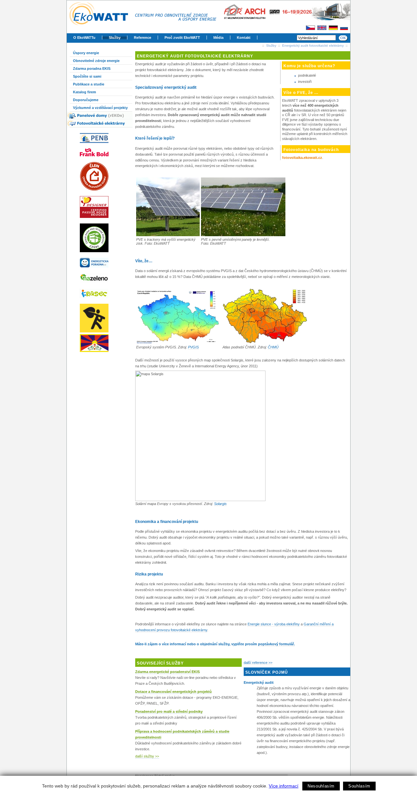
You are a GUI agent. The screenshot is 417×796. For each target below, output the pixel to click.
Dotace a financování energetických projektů (173, 692)
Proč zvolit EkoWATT (182, 37)
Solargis (220, 504)
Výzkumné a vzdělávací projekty (100, 108)
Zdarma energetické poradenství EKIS (167, 672)
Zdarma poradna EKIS (91, 68)
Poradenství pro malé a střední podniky (169, 711)
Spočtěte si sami (87, 76)
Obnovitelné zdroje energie (96, 61)
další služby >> (147, 756)
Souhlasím (359, 786)
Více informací (283, 785)
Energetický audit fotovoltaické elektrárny (313, 45)
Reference (142, 37)
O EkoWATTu (84, 37)
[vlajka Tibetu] (102, 343)
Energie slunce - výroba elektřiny (274, 624)
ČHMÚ (273, 347)
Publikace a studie (88, 84)
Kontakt (244, 37)
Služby (115, 37)
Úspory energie (86, 53)
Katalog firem (84, 92)
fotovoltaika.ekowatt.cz (302, 158)
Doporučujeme (85, 100)
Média (218, 37)
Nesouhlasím (321, 786)
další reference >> (258, 663)
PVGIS (193, 347)
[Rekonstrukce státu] (102, 318)
